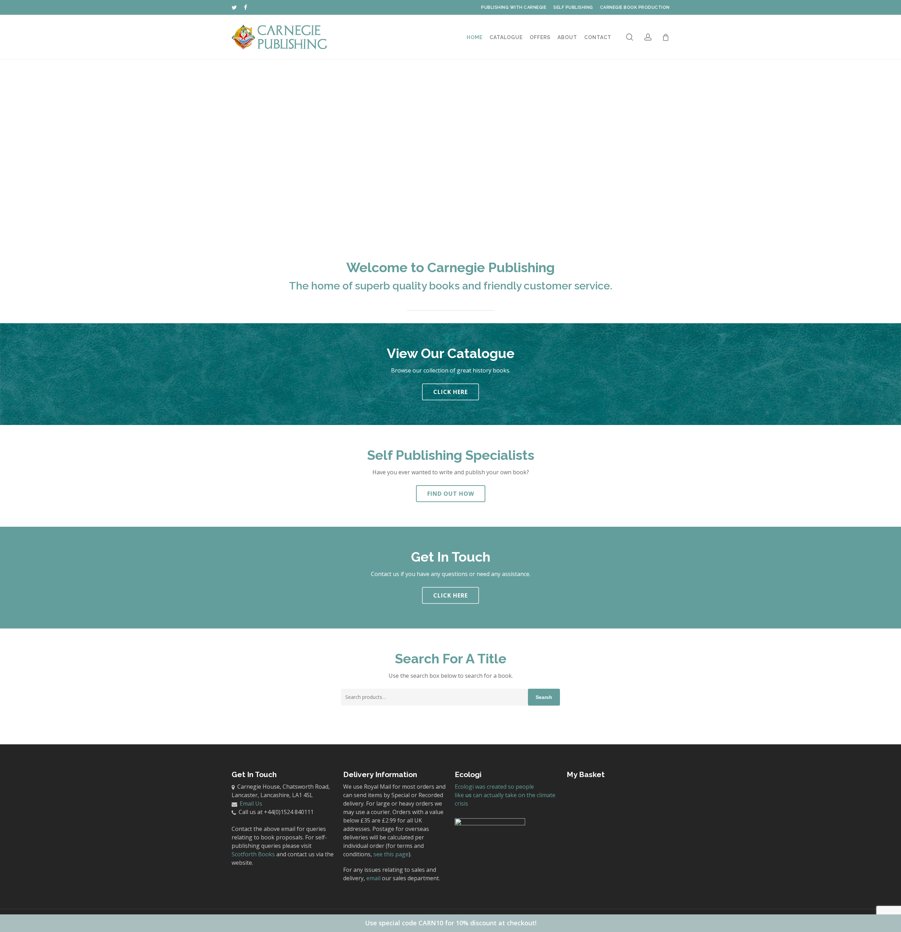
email (373, 878)
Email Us (251, 803)
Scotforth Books (253, 854)
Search (544, 697)
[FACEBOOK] (245, 7)
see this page (391, 854)
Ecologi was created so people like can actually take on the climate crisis (505, 795)
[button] (450, 391)
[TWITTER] (234, 7)
